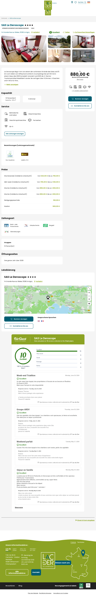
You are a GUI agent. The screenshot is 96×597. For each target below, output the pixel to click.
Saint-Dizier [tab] (15, 549)
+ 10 (83, 56)
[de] (88, 2)
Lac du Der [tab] (8, 549)
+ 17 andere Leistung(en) (80, 91)
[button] (82, 2)
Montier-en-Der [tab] (33, 549)
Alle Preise (80, 79)
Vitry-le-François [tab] (23, 549)
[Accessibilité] (72, 2)
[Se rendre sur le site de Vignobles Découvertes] (81, 586)
